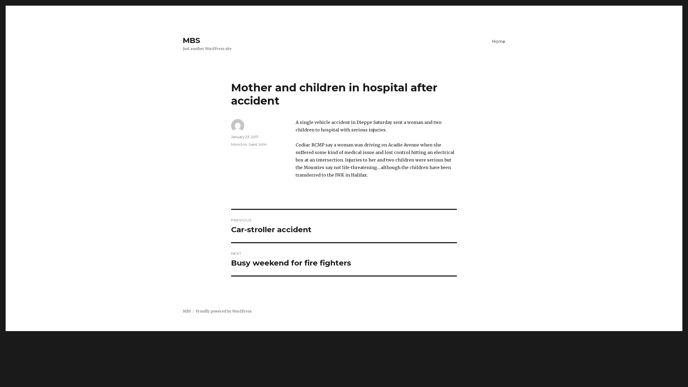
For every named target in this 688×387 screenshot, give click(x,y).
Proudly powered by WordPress (224, 311)
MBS (191, 40)
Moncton (239, 144)
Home (498, 41)
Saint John (258, 144)
